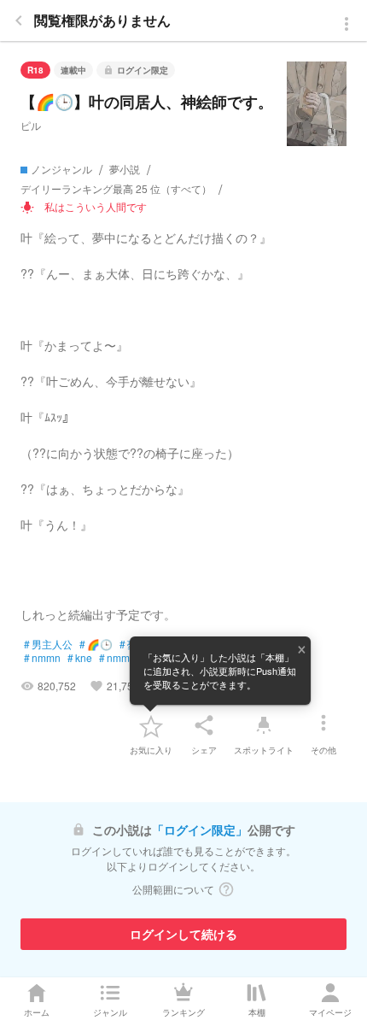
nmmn (42, 658)
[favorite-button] (151, 725)
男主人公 (48, 644)
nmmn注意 (127, 658)
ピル (30, 125)
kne (79, 658)
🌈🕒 (96, 644)
